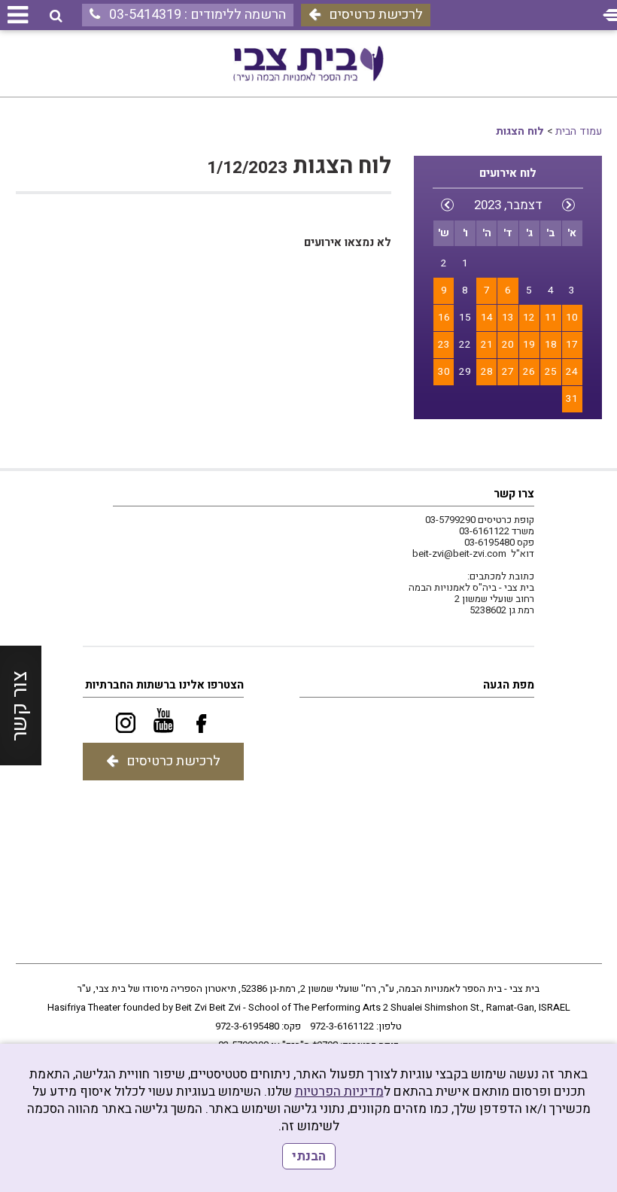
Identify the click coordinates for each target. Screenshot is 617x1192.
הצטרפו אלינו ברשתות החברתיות (164, 685)
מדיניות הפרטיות (339, 1091)
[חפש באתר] (56, 16)
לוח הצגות (520, 131)
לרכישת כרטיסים (376, 15)
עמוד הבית (578, 131)
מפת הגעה (508, 685)
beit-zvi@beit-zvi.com (459, 553)
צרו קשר (514, 493)
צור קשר (20, 705)
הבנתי (309, 1156)
